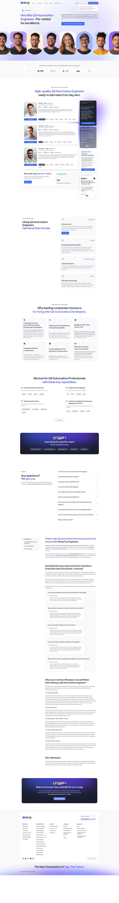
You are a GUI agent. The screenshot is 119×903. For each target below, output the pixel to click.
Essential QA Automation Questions (30, 542)
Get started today (88, 123)
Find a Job (84, 3)
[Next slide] (94, 195)
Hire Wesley (30, 119)
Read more (83, 194)
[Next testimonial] (94, 146)
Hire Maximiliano (30, 164)
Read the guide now (88, 169)
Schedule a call (59, 798)
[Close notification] (97, 6)
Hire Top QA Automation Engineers (73, 23)
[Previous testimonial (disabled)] (81, 146)
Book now (65, 233)
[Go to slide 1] (87, 195)
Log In (77, 3)
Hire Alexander (30, 142)
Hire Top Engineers (93, 3)
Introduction (27, 539)
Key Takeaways (28, 548)
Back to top (92, 858)
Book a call (28, 182)
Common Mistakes (29, 546)
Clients (46, 3)
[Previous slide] (81, 195)
